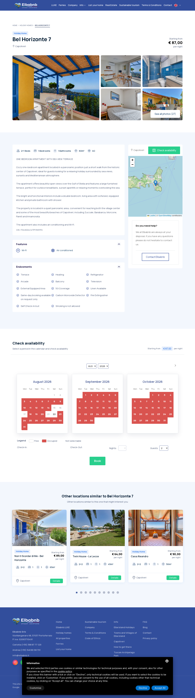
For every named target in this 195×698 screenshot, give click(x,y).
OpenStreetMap (165, 215)
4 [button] (90, 592)
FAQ (145, 621)
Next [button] (63, 528)
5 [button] (95, 592)
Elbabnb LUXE (63, 627)
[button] (155, 183)
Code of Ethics (92, 638)
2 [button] (81, 592)
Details (56, 580)
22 (54, 414)
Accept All (160, 687)
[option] (39, 548)
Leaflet (152, 215)
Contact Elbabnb (155, 257)
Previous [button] (15, 528)
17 (24, 414)
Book (97, 461)
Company (90, 627)
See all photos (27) (165, 114)
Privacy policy (150, 638)
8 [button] (108, 592)
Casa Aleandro (139, 556)
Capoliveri (119, 641)
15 (54, 407)
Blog (145, 627)
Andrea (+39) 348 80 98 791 (26, 650)
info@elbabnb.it (20, 655)
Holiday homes (63, 632)
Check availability (164, 150)
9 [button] (113, 592)
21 (48, 414)
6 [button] (99, 592)
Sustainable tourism (95, 621)
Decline (143, 687)
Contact (147, 632)
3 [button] (86, 592)
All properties (63, 638)
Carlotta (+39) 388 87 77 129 (26, 644)
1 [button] (76, 592)
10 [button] (118, 592)
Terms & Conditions (95, 632)
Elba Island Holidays (124, 627)
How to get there (123, 646)
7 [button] (104, 592)
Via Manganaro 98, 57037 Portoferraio (32, 635)
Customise (35, 687)
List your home (63, 649)
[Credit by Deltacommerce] (176, 685)
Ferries (60, 643)
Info (116, 621)
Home (59, 621)
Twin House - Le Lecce (86, 556)
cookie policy (65, 671)
